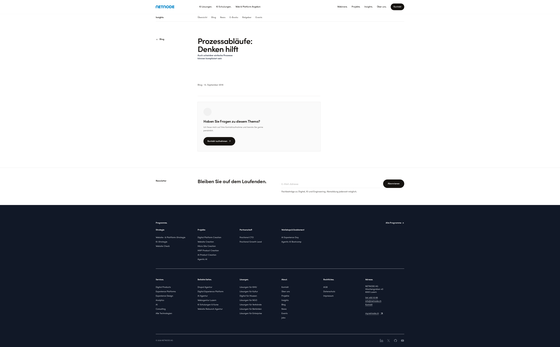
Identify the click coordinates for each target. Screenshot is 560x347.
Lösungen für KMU (248, 287)
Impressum (328, 296)
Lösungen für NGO (248, 300)
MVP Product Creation (208, 251)
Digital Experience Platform (210, 292)
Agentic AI (202, 259)
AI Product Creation (207, 255)
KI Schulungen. (223, 7)
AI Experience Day (290, 238)
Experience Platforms (166, 292)
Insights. (368, 7)
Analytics (160, 300)
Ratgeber (246, 17)
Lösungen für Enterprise (251, 313)
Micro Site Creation (207, 246)
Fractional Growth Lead (251, 242)
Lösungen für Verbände (251, 305)
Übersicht (202, 17)
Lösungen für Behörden (251, 309)
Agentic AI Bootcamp (291, 242)
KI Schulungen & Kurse (208, 305)
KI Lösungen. (205, 7)
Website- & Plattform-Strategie (170, 238)
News (222, 17)
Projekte (285, 296)
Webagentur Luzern (207, 300)
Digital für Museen (248, 296)
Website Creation (206, 242)
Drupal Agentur (205, 287)
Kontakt (397, 7)
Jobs (283, 318)
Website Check (163, 246)
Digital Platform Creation (209, 238)
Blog (213, 17)
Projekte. (356, 7)
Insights (285, 300)
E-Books (234, 17)
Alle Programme (393, 223)
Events (259, 17)
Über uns (285, 292)
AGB (325, 287)
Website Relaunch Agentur (210, 309)
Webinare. (342, 7)
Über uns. (382, 7)
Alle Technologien (164, 313)
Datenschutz (329, 292)
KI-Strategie (161, 242)
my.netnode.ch (372, 313)
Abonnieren (394, 184)
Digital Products (163, 287)
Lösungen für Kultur (249, 292)
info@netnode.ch (373, 301)
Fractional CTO (247, 238)
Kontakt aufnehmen (219, 141)
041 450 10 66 (371, 298)
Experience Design (164, 296)
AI (157, 305)
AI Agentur (203, 296)
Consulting (161, 309)
